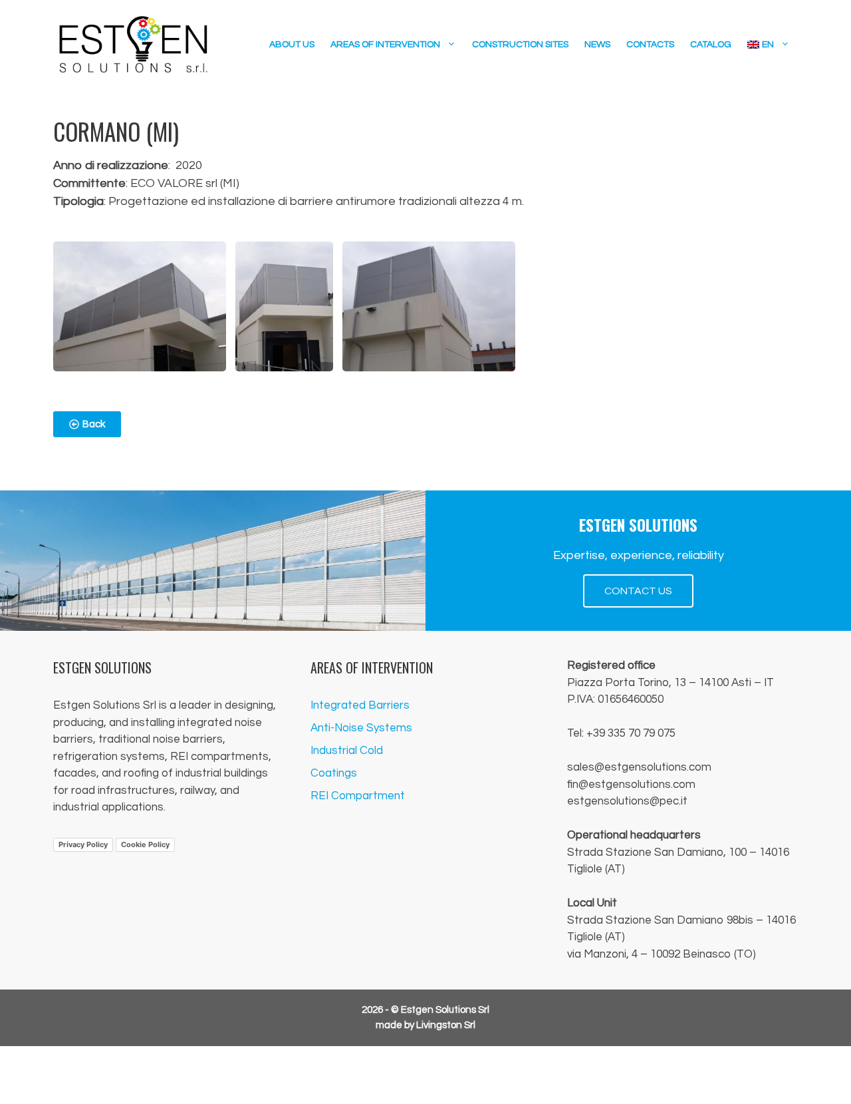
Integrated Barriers (360, 705)
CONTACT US (638, 591)
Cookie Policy (145, 844)
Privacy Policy (83, 844)
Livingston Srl (445, 1025)
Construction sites (520, 44)
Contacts (650, 44)
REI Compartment (357, 796)
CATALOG (710, 44)
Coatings (333, 773)
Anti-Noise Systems (361, 728)
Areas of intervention (385, 44)
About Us (291, 44)
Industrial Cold (346, 751)
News (597, 44)
